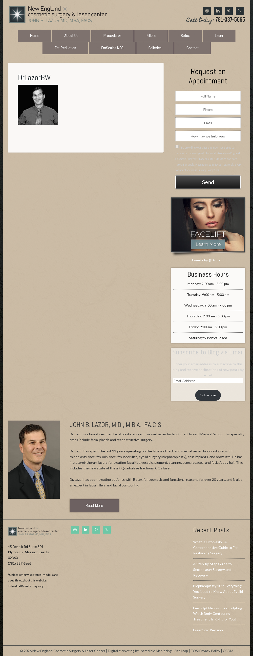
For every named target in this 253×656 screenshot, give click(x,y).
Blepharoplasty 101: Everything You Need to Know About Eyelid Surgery (218, 591)
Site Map (181, 651)
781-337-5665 (216, 20)
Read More (94, 505)
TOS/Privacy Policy (205, 651)
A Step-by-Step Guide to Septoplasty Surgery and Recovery (212, 569)
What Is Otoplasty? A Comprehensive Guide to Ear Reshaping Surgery (215, 547)
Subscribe (208, 395)
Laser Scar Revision (208, 630)
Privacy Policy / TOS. (209, 170)
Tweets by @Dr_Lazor (208, 260)
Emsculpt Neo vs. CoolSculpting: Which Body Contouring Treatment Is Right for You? (218, 613)
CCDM (228, 651)
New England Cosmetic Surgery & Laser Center (58, 14)
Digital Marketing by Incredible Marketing (140, 651)
